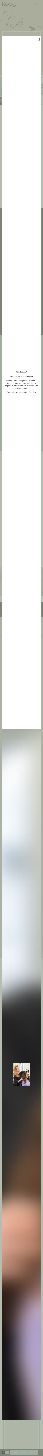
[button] (3, 1452)
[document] (21, 728)
